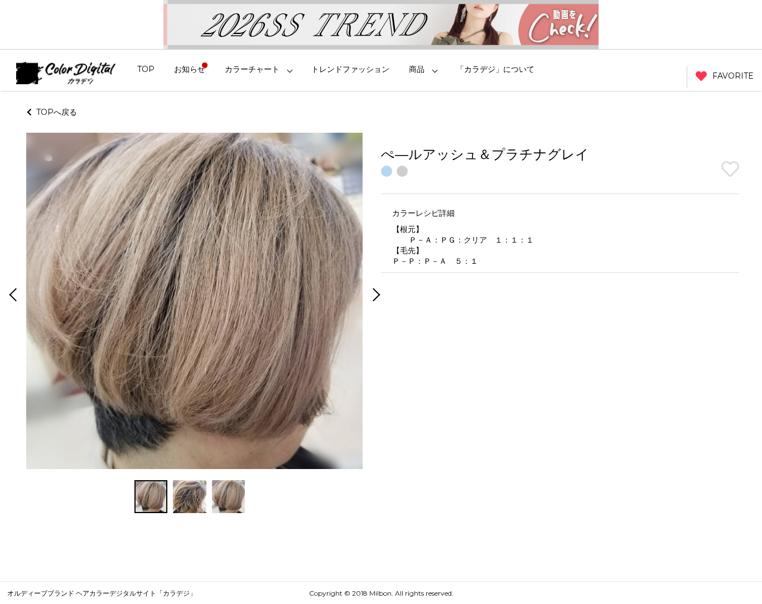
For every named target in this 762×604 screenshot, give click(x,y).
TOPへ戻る (54, 112)
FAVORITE (733, 76)
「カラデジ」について (495, 69)
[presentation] (12, 296)
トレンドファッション (350, 69)
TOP (146, 69)
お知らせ (189, 69)
